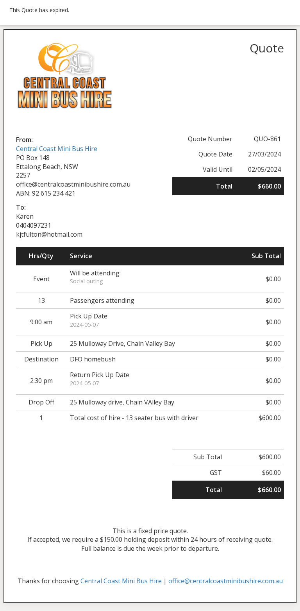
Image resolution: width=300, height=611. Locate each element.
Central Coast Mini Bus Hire (56, 148)
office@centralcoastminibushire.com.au (225, 581)
